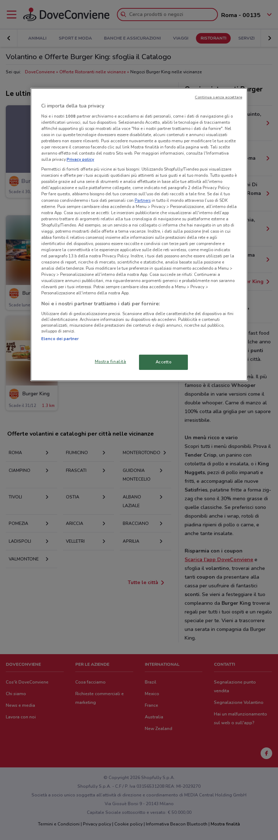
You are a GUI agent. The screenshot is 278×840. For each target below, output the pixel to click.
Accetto (164, 362)
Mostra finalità (110, 361)
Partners (143, 200)
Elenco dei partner (60, 339)
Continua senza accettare (218, 97)
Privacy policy (80, 159)
